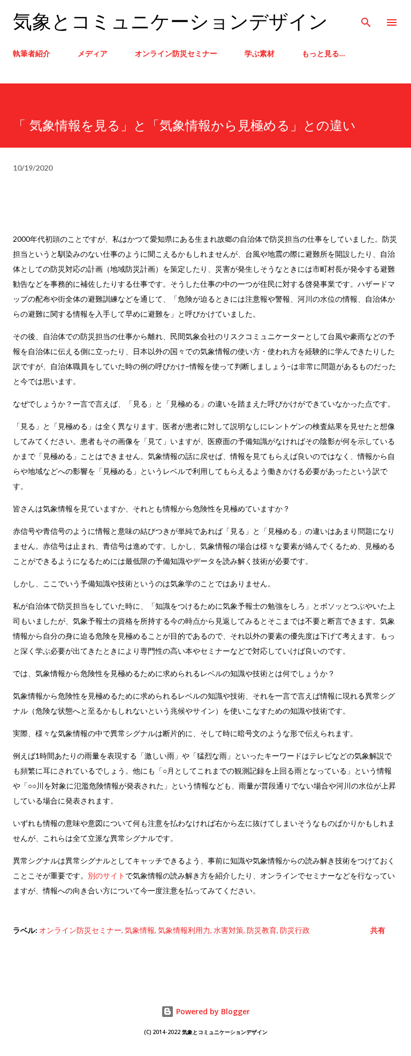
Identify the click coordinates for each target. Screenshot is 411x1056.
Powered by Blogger (212, 1011)
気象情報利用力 (184, 930)
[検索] (366, 19)
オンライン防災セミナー (176, 53)
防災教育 (262, 930)
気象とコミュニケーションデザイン (170, 22)
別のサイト (106, 875)
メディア (93, 53)
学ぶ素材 (260, 53)
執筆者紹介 (31, 53)
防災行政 (295, 930)
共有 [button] (377, 930)
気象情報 (140, 930)
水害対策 (228, 930)
